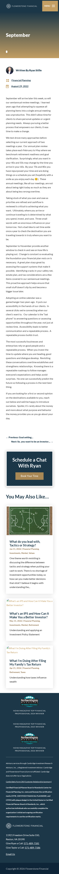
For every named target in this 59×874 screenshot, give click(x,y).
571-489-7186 (32, 847)
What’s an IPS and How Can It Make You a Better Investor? (29, 615)
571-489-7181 (31, 843)
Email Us (10, 854)
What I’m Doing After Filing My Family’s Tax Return (28, 662)
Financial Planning (21, 80)
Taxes (23, 672)
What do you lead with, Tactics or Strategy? (25, 543)
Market (24, 553)
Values (32, 553)
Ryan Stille (35, 70)
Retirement (34, 625)
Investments (15, 553)
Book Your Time (29, 476)
